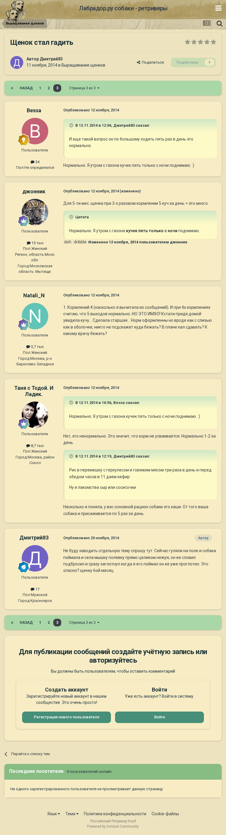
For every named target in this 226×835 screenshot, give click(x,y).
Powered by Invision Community (113, 826)
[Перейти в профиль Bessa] (35, 131)
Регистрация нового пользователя (66, 717)
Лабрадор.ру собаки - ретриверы (123, 8)
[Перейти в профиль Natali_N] (35, 316)
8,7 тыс (37, 445)
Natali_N (34, 295)
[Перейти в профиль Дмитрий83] (16, 62)
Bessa (34, 110)
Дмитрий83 (51, 59)
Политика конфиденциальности (115, 813)
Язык (52, 813)
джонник (33, 191)
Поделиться (152, 62)
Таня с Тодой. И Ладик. (34, 391)
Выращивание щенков (83, 65)
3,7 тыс (37, 346)
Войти (159, 717)
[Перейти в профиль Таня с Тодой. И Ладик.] (35, 415)
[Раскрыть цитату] (71, 125)
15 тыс (37, 243)
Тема (70, 813)
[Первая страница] (12, 88)
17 (36, 589)
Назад (26, 88)
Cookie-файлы (165, 813)
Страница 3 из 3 (83, 88)
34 (36, 162)
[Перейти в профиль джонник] (35, 212)
